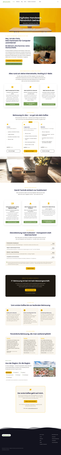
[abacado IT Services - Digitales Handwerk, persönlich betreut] (6, 2)
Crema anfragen (11, 151)
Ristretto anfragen (46, 151)
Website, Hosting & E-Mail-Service (14, 60)
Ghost (8, 449)
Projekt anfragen (30, 268)
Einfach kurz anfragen (12, 222)
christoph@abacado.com (33, 408)
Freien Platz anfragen (30, 290)
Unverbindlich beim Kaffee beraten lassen (48, 221)
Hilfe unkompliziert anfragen (30, 222)
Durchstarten (12, 104)
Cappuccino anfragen (29, 151)
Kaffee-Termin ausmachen (30, 401)
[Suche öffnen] (58, 1)
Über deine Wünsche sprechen (31, 104)
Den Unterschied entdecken (48, 104)
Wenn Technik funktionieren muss (14, 63)
